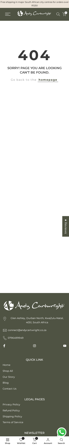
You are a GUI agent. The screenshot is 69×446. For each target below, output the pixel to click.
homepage (48, 79)
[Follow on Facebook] (4, 346)
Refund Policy (11, 410)
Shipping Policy (12, 416)
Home (6, 365)
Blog (6, 382)
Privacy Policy (11, 404)
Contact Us (9, 388)
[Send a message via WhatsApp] (61, 432)
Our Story (9, 376)
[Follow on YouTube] (64, 346)
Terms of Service (13, 422)
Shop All (8, 370)
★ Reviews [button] (65, 226)
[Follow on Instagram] (34, 346)
